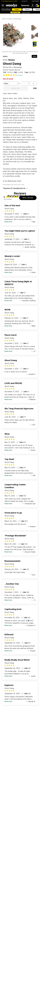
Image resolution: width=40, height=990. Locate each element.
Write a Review (27, 198)
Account (32, 6)
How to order (26, 12)
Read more (8, 222)
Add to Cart (16, 88)
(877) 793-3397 (36, 1)
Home (4, 19)
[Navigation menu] (3, 5)
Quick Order (15, 12)
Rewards (25, 5)
